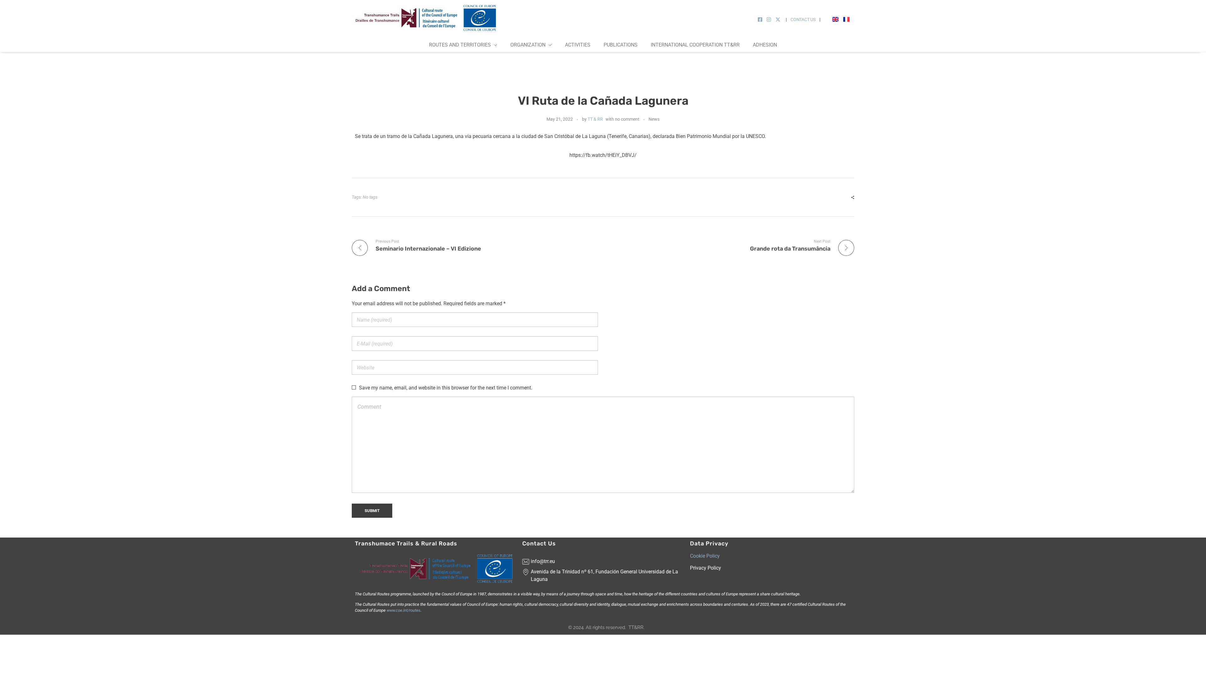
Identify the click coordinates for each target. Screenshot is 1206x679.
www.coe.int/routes (403, 610)
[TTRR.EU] (427, 18)
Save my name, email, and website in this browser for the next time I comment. (445, 388)
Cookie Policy (705, 556)
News (654, 119)
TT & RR (595, 119)
